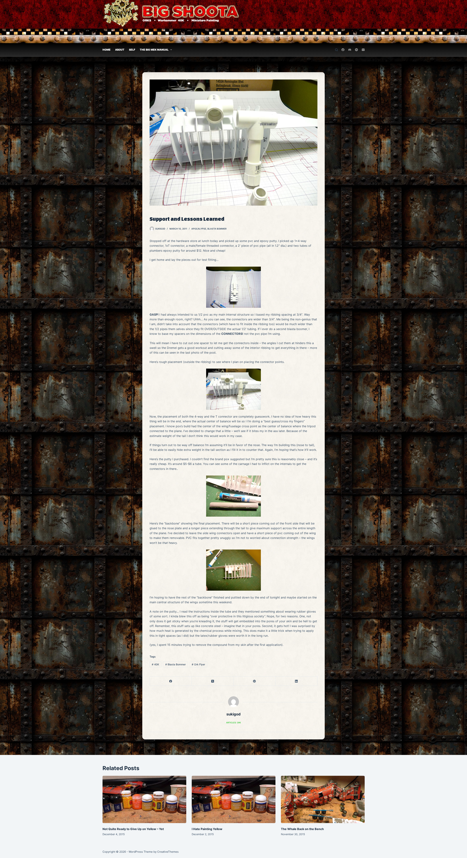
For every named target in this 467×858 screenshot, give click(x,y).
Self (132, 49)
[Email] (363, 49)
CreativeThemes (168, 851)
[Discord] (349, 49)
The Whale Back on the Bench (302, 829)
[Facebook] (342, 49)
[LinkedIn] (296, 681)
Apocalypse (198, 228)
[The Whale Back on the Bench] (323, 799)
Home (107, 49)
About (119, 49)
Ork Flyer (198, 664)
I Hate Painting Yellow (207, 829)
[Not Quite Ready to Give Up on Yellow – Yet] (144, 799)
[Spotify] (356, 49)
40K (155, 664)
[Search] (336, 49)
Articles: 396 (233, 722)
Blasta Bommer (217, 228)
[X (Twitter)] (213, 681)
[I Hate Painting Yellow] (233, 799)
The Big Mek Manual (154, 49)
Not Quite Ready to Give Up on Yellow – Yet (133, 829)
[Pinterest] (255, 681)
